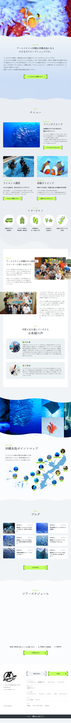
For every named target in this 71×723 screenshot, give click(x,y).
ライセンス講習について (13, 198)
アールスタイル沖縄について (35, 76)
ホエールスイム (51, 682)
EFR (56, 693)
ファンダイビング (31, 682)
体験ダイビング (30, 688)
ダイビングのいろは (37, 705)
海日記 (28, 705)
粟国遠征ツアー (41, 682)
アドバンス (41, 693)
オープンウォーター (31, 693)
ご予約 (58, 673)
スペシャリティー (64, 693)
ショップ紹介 (30, 699)
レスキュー (49, 693)
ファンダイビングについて (52, 147)
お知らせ (47, 705)
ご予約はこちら (35, 652)
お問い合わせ (36, 673)
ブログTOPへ (35, 567)
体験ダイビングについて (46, 198)
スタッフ (38, 699)
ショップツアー (61, 682)
